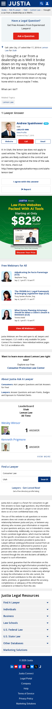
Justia (4, 10)
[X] (36, 666)
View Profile (22, 132)
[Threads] (28, 666)
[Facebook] (20, 666)
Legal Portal (26, 678)
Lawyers (5, 392)
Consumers (7, 384)
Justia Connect (26, 673)
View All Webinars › (26, 328)
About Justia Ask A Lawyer (17, 379)
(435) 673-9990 (23, 129)
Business (8, 616)
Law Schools (10, 622)
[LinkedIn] (12, 666)
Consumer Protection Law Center (26, 367)
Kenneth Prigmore (13, 439)
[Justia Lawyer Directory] (40, 666)
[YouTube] (16, 666)
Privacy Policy (26, 698)
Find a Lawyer (9, 466)
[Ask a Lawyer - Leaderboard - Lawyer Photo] (5, 430)
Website (9, 141)
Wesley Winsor (10, 423)
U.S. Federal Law (13, 629)
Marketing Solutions (15, 650)
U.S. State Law (11, 636)
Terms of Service (26, 693)
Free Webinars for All (14, 265)
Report (27, 189)
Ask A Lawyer (15, 10)
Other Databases (13, 643)
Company (26, 683)
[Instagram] (24, 666)
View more (44, 456)
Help (26, 688)
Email (42, 141)
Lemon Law (35, 10)
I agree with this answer (26, 181)
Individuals (9, 609)
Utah (25, 10)
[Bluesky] (32, 666)
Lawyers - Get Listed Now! (26, 487)
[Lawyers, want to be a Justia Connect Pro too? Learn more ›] (46, 123)
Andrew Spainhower (30, 123)
